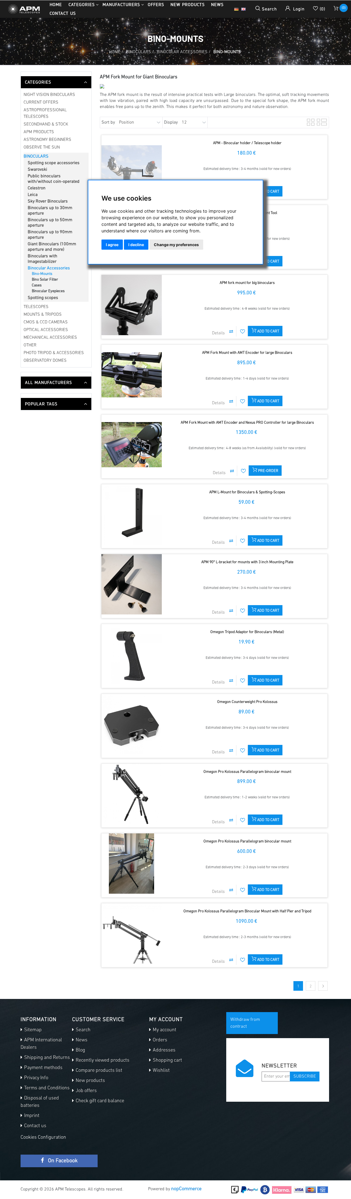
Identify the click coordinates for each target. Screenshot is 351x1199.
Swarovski (37, 169)
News (217, 4)
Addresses (164, 1050)
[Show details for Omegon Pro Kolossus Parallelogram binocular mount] (131, 794)
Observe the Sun (42, 147)
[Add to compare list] (231, 331)
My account (164, 1030)
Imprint (31, 1115)
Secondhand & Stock (46, 124)
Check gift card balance (99, 1101)
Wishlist (161, 1070)
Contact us (63, 13)
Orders (159, 1040)
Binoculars (36, 156)
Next (323, 986)
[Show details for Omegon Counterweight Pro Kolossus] (131, 724)
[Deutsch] (236, 9)
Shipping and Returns (46, 1057)
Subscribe (304, 1076)
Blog (80, 1050)
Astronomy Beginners (47, 140)
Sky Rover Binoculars (48, 201)
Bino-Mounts (42, 274)
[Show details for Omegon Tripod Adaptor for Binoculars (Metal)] (131, 654)
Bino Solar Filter (45, 280)
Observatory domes (45, 360)
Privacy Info (35, 1078)
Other (30, 345)
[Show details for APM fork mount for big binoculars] (131, 305)
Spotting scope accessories (54, 163)
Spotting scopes (43, 298)
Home (56, 4)
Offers (156, 4)
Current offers (41, 102)
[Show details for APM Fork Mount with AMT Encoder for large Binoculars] (131, 375)
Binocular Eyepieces (48, 291)
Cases (37, 285)
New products (188, 4)
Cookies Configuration (43, 1137)
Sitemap (32, 1030)
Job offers (86, 1091)
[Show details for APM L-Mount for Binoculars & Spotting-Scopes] (131, 514)
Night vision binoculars (49, 95)
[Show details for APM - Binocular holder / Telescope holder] (131, 165)
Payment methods (43, 1068)
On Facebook (62, 1161)
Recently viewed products (102, 1060)
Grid (310, 121)
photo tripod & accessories (54, 353)
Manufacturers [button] (121, 4)
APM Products (39, 132)
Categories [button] (82, 4)
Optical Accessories (46, 330)
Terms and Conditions (46, 1088)
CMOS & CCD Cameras (46, 322)
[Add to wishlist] (242, 331)
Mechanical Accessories (50, 337)
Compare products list (98, 1070)
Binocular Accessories (49, 268)
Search (82, 1030)
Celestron (37, 188)
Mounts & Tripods (43, 314)
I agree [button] (112, 244)
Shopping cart (167, 1060)
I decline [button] (136, 244)
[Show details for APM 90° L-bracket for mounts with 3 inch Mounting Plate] (131, 584)
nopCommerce (186, 1189)
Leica (33, 195)
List (320, 121)
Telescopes (36, 307)
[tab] (56, 82)
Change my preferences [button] (176, 244)
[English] (243, 9)
